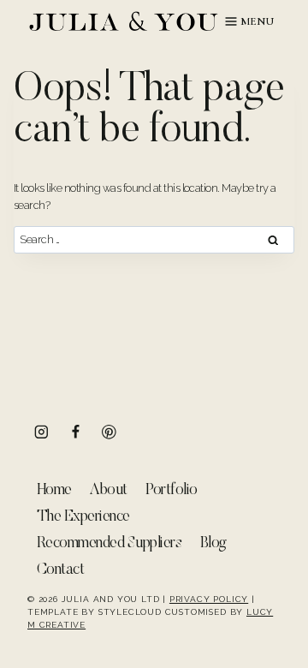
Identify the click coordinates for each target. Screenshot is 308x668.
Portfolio (171, 490)
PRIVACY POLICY (208, 599)
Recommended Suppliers (109, 544)
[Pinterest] (109, 432)
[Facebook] (76, 432)
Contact (60, 570)
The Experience (83, 517)
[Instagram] (41, 432)
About (108, 490)
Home (54, 490)
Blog (213, 544)
